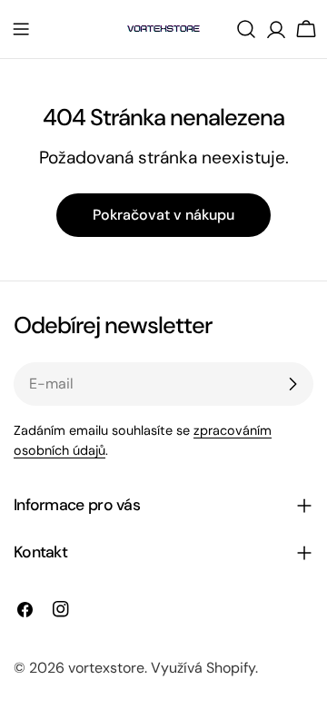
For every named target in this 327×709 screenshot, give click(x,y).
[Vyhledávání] (246, 29)
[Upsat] (292, 384)
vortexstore (106, 667)
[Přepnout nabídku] (21, 29)
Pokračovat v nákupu (163, 214)
